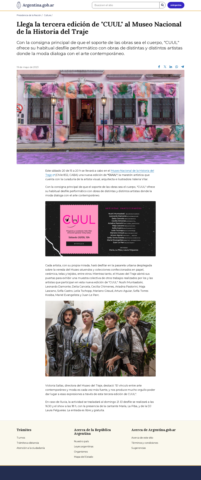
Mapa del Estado (83, 456)
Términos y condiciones (144, 442)
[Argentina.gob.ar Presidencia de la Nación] (35, 5)
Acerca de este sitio (142, 437)
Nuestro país (81, 441)
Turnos (21, 437)
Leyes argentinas (83, 446)
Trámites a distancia (28, 442)
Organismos (81, 451)
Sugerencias (138, 448)
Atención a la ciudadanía (31, 448)
